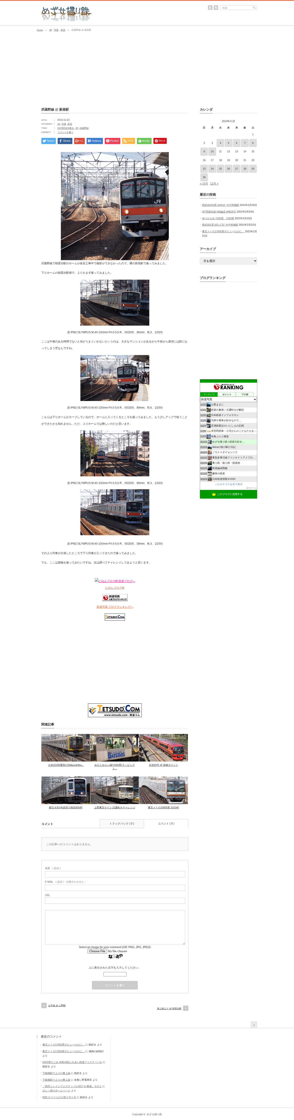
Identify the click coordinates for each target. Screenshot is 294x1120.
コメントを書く (65, 132)
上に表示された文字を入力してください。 (115, 967)
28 (244, 168)
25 (220, 168)
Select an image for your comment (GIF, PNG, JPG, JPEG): (115, 947)
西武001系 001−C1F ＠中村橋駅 (220, 224)
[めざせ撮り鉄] (66, 19)
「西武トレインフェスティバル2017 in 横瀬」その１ (72, 1086)
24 (212, 168)
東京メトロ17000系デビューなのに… (223, 231)
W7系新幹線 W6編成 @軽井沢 (219, 211)
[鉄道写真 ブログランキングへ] (114, 600)
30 (204, 177)
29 (253, 168)
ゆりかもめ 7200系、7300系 (218, 218)
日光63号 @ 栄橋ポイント (163, 765)
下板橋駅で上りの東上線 (56, 1073)
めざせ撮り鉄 (154, 1114)
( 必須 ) (53, 868)
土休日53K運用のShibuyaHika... (66, 765)
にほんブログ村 (114, 587)
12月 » (214, 183)
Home (40, 30)
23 (204, 168)
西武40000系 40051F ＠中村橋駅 (220, 205)
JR (50, 30)
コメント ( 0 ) (166, 823)
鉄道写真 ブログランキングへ (115, 606)
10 (212, 151)
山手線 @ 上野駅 (57, 1005)
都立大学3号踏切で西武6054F (66, 807)
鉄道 (63, 30)
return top (254, 1024)
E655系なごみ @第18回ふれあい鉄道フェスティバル (72, 1062)
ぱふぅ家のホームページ (56, 1090)
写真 (56, 30)
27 (236, 168)
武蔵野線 (84, 128)
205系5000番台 (65, 128)
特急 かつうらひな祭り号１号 (59, 1097)
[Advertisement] (147, 69)
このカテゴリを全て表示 (229, 484)
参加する (251, 488)
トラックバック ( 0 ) (121, 823)
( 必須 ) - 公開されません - (65, 881)
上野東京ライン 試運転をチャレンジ (114, 807)
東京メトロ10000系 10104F (163, 807)
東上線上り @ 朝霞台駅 (169, 1008)
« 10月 (204, 183)
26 (228, 168)
